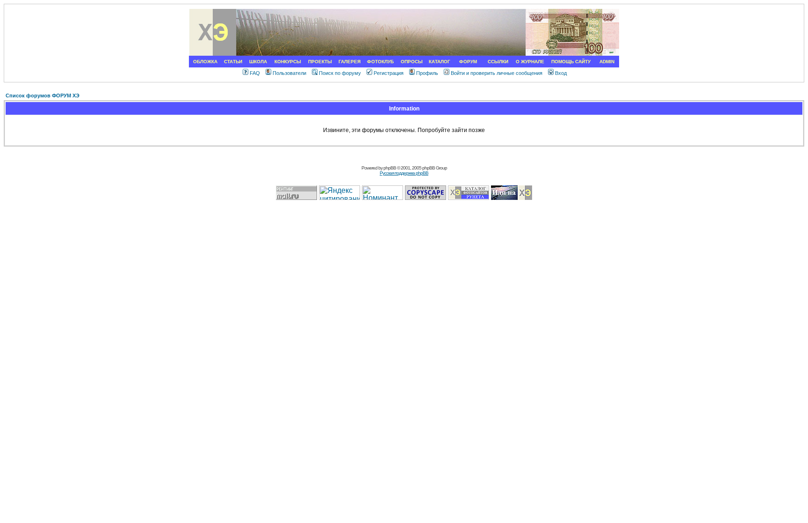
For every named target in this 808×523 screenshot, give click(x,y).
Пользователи (289, 73)
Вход (561, 73)
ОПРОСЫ (412, 61)
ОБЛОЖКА (205, 61)
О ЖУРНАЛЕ (530, 61)
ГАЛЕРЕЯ (350, 61)
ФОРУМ (468, 61)
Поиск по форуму (340, 73)
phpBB (389, 167)
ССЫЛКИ (498, 61)
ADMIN (606, 61)
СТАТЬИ (233, 61)
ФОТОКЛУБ (380, 61)
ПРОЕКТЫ (320, 61)
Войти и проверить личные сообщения (496, 73)
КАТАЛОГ (439, 61)
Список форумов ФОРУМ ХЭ (42, 95)
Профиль (427, 73)
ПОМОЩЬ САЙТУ (571, 61)
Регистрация (389, 73)
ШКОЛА (258, 61)
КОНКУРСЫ (287, 61)
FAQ (255, 73)
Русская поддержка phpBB (404, 173)
